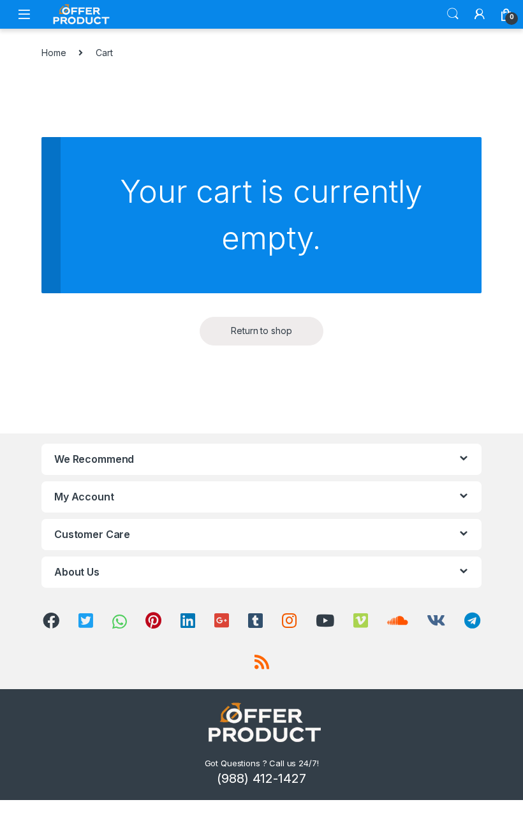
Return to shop (261, 330)
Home (53, 52)
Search (453, 14)
